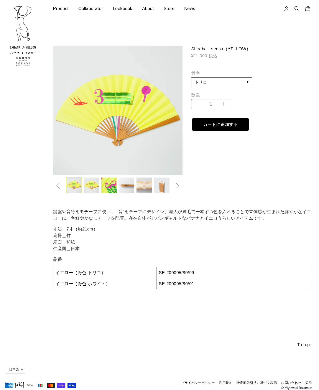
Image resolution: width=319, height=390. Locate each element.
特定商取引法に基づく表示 (257, 382)
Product (61, 8)
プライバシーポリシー (198, 382)
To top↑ (304, 344)
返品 (308, 382)
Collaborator (90, 8)
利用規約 (225, 382)
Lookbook (122, 8)
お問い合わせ (291, 382)
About (148, 8)
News (189, 8)
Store (169, 8)
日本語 (14, 369)
